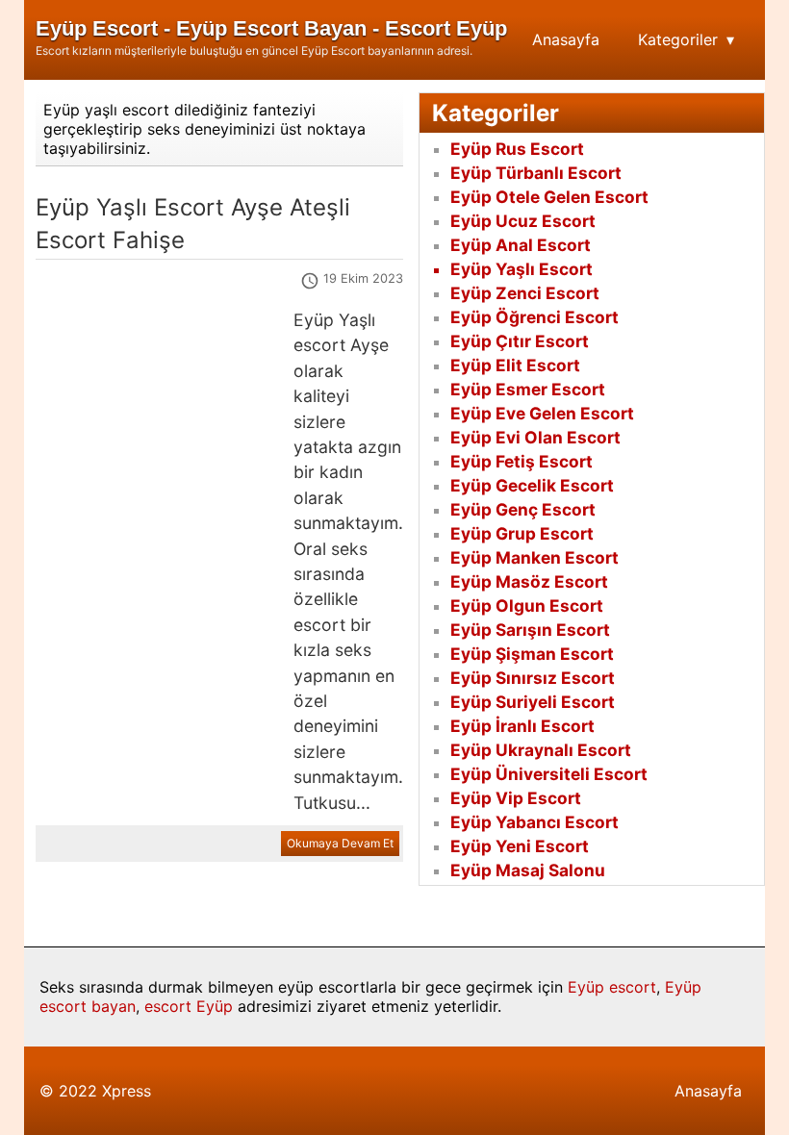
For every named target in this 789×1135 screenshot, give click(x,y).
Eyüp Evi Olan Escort (535, 437)
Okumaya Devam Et (340, 843)
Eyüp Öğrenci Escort (534, 317)
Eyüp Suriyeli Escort (532, 702)
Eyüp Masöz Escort (529, 581)
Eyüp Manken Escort (534, 557)
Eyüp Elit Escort (515, 365)
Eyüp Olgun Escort (526, 605)
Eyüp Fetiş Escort (521, 461)
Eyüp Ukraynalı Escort (540, 750)
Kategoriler (678, 39)
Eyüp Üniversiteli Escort (549, 774)
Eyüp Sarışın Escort (530, 629)
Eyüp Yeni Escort (519, 846)
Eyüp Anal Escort (520, 245)
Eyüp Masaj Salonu (527, 870)
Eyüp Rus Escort (517, 149)
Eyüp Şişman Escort (532, 653)
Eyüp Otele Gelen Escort (549, 197)
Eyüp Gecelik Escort (532, 485)
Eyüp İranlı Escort (522, 726)
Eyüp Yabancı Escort (534, 822)
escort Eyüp (188, 1006)
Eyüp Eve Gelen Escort (542, 413)
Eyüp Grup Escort (522, 533)
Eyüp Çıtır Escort (519, 341)
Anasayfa (565, 39)
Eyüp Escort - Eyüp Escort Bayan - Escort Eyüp (271, 28)
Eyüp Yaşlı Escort (521, 269)
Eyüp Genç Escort (523, 509)
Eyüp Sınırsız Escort (532, 678)
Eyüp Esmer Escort (527, 389)
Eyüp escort (612, 986)
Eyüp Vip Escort (515, 798)
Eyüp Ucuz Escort (523, 221)
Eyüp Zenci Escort (524, 293)
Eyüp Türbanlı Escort (536, 173)
